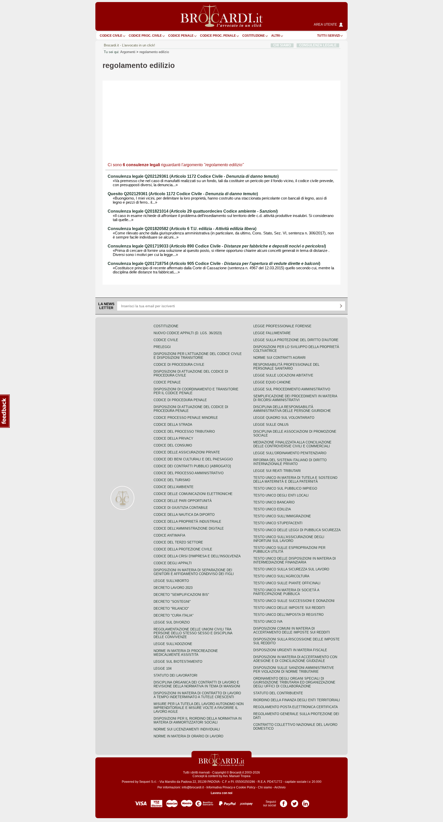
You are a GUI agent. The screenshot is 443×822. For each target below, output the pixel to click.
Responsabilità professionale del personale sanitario (286, 366)
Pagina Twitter (294, 802)
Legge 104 (163, 668)
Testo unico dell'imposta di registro (288, 615)
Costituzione (253, 35)
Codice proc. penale (218, 35)
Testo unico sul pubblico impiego (285, 488)
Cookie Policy (245, 787)
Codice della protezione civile (183, 549)
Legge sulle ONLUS (271, 425)
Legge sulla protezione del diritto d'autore (295, 340)
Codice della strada (173, 425)
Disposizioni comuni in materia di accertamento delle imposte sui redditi (291, 630)
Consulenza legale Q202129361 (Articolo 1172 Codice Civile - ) (193, 176)
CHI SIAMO (282, 45)
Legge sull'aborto (171, 581)
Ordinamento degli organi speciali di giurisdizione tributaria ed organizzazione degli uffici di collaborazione (294, 682)
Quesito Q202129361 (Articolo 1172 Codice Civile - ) (183, 194)
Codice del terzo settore (178, 542)
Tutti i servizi (328, 35)
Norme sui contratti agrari (279, 358)
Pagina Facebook (283, 802)
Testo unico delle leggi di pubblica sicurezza (297, 530)
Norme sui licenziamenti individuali (187, 729)
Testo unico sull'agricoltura (281, 576)
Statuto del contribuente (278, 693)
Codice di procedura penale (180, 400)
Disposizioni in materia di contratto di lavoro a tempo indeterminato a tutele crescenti (197, 695)
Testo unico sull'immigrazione (282, 516)
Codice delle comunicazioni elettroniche (193, 494)
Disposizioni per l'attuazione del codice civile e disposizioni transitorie (198, 356)
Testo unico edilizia (272, 509)
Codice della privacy (173, 438)
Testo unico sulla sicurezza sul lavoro (291, 569)
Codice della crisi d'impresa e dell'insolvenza (197, 556)
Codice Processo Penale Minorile (186, 418)
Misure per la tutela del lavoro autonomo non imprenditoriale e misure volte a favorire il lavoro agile (199, 708)
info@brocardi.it (193, 787)
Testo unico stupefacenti (278, 523)
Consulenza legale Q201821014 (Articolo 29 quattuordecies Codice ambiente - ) (193, 211)
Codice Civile (111, 35)
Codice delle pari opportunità (183, 501)
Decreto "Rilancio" (171, 608)
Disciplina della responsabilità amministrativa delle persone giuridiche (292, 409)
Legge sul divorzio (172, 622)
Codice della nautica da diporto (184, 515)
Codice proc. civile (145, 35)
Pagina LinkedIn (305, 802)
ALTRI (275, 35)
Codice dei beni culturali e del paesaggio (193, 459)
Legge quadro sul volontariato (283, 418)
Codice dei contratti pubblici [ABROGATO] (192, 466)
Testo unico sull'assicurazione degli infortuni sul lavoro (288, 539)
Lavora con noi (221, 793)
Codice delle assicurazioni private (187, 452)
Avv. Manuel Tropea (236, 776)
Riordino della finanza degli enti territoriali (296, 700)
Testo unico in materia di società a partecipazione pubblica (286, 592)
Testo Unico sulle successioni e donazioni (294, 601)
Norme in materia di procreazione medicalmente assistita (186, 653)
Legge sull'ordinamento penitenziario (289, 453)
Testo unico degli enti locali (281, 495)
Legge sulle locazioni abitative (283, 375)
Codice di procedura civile (179, 365)
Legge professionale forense (282, 326)
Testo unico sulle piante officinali (286, 583)
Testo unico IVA (268, 621)
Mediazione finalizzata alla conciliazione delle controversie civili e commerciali (292, 444)
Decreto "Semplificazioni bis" (181, 595)
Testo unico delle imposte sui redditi (289, 608)
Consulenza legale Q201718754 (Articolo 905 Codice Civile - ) (214, 263)
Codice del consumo (173, 445)
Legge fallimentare (272, 333)
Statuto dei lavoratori (175, 675)
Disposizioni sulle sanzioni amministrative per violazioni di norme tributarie (293, 670)
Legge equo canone (272, 382)
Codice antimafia (169, 535)
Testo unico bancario (274, 502)
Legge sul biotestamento (178, 661)
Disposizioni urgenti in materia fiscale (290, 650)
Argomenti (127, 52)
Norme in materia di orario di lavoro (188, 736)
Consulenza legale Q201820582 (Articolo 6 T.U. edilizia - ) (182, 228)
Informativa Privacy (219, 787)
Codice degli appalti (173, 563)
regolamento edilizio (154, 52)
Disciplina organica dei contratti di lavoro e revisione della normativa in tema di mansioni (197, 684)
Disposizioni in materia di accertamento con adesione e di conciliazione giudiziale (295, 659)
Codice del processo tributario (184, 431)
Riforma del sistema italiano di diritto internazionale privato (290, 462)
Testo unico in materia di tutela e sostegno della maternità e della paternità (295, 479)
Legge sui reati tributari (277, 471)
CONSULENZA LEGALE (318, 45)
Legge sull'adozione (173, 644)
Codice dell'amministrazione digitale (189, 528)
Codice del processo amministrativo (189, 473)
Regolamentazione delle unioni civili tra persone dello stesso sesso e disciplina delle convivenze (193, 633)
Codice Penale (181, 35)
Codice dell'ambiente (174, 487)
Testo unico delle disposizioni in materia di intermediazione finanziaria (294, 560)
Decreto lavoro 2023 (173, 588)
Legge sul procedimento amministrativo (291, 389)
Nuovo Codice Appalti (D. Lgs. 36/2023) (188, 333)
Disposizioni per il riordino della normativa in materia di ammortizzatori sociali (197, 720)
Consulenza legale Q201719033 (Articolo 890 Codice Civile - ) (217, 246)
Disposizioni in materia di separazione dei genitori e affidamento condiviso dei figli (194, 572)
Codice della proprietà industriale (187, 521)
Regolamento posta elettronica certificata (295, 707)
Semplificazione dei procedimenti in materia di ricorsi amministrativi (295, 398)
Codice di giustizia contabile (181, 508)
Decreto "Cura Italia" (174, 615)
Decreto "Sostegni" (172, 601)
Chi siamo (265, 787)
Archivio (280, 787)
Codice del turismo (172, 480)
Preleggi (162, 347)
